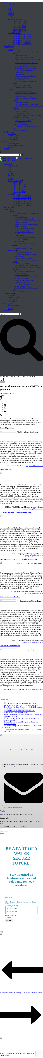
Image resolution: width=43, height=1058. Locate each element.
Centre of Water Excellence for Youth (24, 57)
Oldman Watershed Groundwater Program (25, 76)
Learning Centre (13, 136)
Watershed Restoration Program (22, 85)
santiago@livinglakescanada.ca (32, 642)
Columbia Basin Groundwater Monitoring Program (27, 59)
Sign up (2, 814)
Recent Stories (9, 46)
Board (10, 8)
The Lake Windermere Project (22, 124)
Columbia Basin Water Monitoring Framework (26, 63)
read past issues (27, 814)
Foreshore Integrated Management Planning (25, 68)
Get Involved (8, 141)
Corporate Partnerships (15, 145)
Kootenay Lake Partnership (21, 111)
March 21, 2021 (10, 393)
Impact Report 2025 (19, 21)
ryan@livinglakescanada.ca (34, 556)
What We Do (12, 4)
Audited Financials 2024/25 (22, 35)
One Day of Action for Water (22, 78)
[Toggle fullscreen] (5, 831)
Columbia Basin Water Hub (21, 61)
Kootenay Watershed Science (22, 113)
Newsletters (12, 134)
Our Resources (9, 132)
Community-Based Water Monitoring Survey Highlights (25, 99)
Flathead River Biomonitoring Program (24, 109)
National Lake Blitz (19, 74)
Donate (6, 149)
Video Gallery (13, 137)
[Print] (1, 415)
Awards (10, 6)
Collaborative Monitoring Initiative (23, 96)
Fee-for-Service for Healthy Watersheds (24, 66)
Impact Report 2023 (19, 25)
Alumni (10, 17)
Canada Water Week (19, 95)
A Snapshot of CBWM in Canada (23, 91)
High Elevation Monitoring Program (24, 70)
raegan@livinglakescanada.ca (33, 509)
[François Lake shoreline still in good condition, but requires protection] (23, 720)
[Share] (3, 831)
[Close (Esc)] (1, 831)
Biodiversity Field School (21, 55)
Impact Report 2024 (19, 23)
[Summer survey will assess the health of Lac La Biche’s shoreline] (23, 727)
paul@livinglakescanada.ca (34, 689)
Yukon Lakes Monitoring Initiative (23, 87)
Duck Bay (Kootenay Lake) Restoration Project (26, 104)
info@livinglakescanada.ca (13, 807)
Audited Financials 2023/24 (22, 36)
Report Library (13, 139)
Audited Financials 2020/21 (22, 42)
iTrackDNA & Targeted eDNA (22, 72)
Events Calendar (13, 143)
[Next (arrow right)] (3, 833)
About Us (7, 2)
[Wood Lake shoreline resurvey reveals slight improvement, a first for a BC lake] (23, 712)
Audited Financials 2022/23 (22, 38)
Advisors (11, 12)
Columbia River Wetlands (21, 65)
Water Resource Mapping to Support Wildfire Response (25, 82)
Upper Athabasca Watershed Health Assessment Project (25, 127)
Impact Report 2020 (19, 31)
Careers (10, 147)
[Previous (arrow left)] (1, 833)
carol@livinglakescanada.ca (34, 593)
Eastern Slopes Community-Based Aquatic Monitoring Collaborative (27, 107)
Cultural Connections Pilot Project (23, 102)
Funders (11, 14)
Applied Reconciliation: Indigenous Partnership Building (25, 52)
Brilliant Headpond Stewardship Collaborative (26, 93)
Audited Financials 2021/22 (22, 40)
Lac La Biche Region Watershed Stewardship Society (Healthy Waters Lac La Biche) (27, 116)
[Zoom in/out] (7, 831)
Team (10, 10)
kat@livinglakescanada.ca (34, 466)
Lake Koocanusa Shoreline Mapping (24, 119)
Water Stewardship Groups (21, 130)
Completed (12, 89)
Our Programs (8, 48)
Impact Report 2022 (19, 27)
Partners (11, 15)
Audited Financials (14, 33)
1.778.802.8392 (11, 767)
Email (10, 915)
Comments (8, 897)
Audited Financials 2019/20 (22, 44)
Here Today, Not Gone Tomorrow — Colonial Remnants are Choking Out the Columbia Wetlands (23, 708)
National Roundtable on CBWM (23, 121)
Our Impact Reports (14, 19)
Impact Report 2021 (19, 29)
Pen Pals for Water (19, 79)
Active (10, 50)
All (3, 395)
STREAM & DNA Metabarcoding (23, 123)
